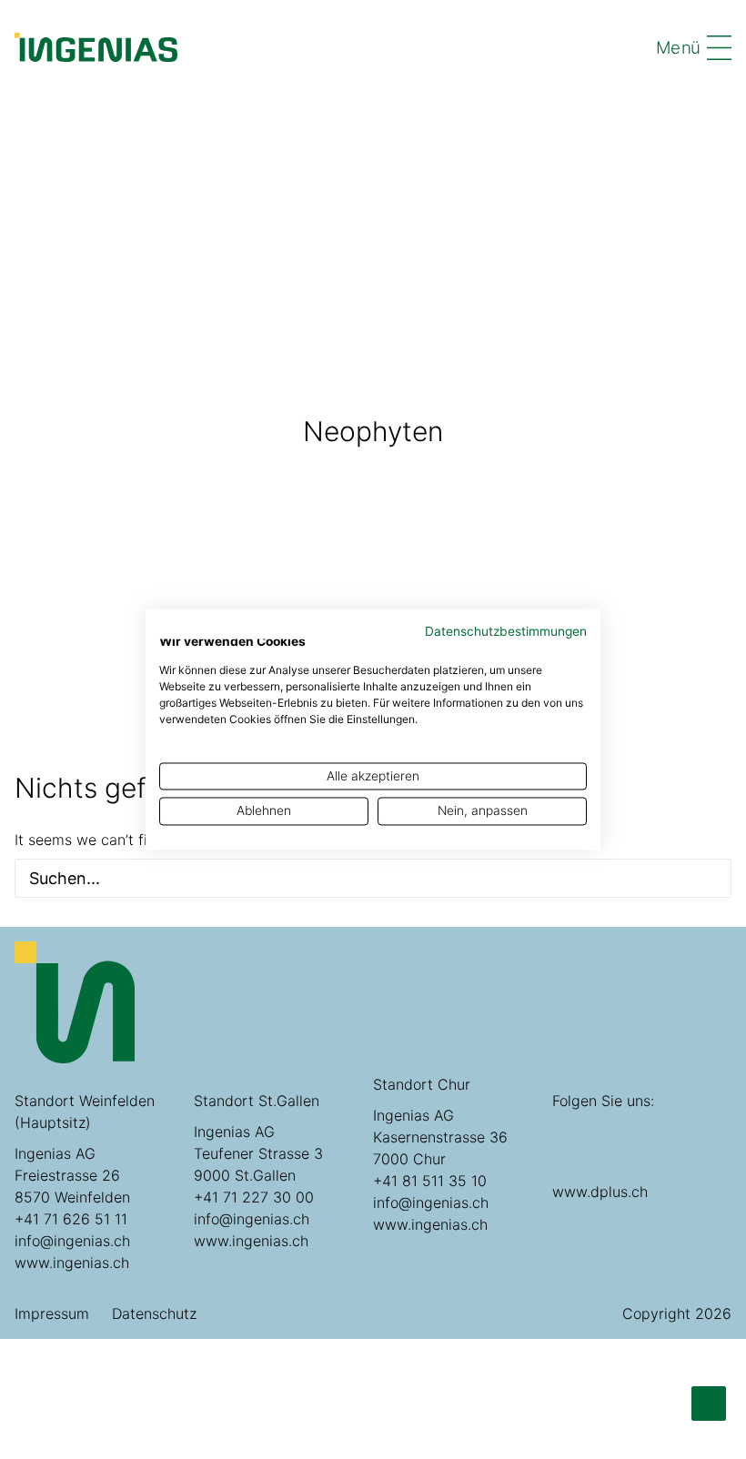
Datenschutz (154, 1313)
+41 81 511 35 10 (430, 1181)
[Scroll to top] (708, 1403)
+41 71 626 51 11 (71, 1219)
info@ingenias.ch (72, 1241)
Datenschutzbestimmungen (506, 631)
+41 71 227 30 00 (254, 1197)
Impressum (52, 1313)
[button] (703, 878)
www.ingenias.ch (72, 1262)
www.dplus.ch (600, 1191)
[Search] (373, 878)
